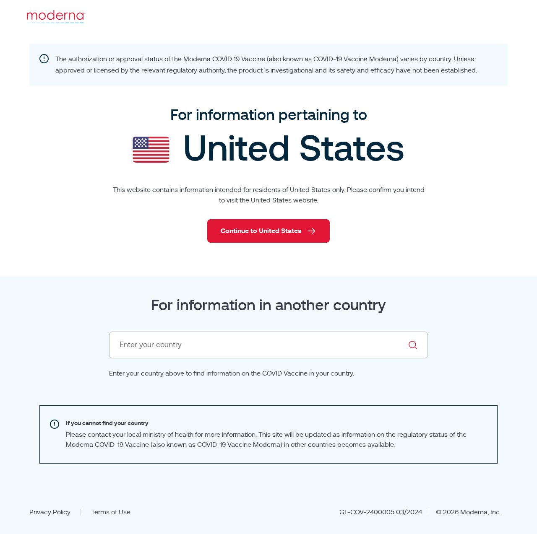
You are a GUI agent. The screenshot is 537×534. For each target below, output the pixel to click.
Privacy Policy (49, 512)
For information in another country (268, 305)
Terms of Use (110, 512)
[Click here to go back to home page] (56, 16)
